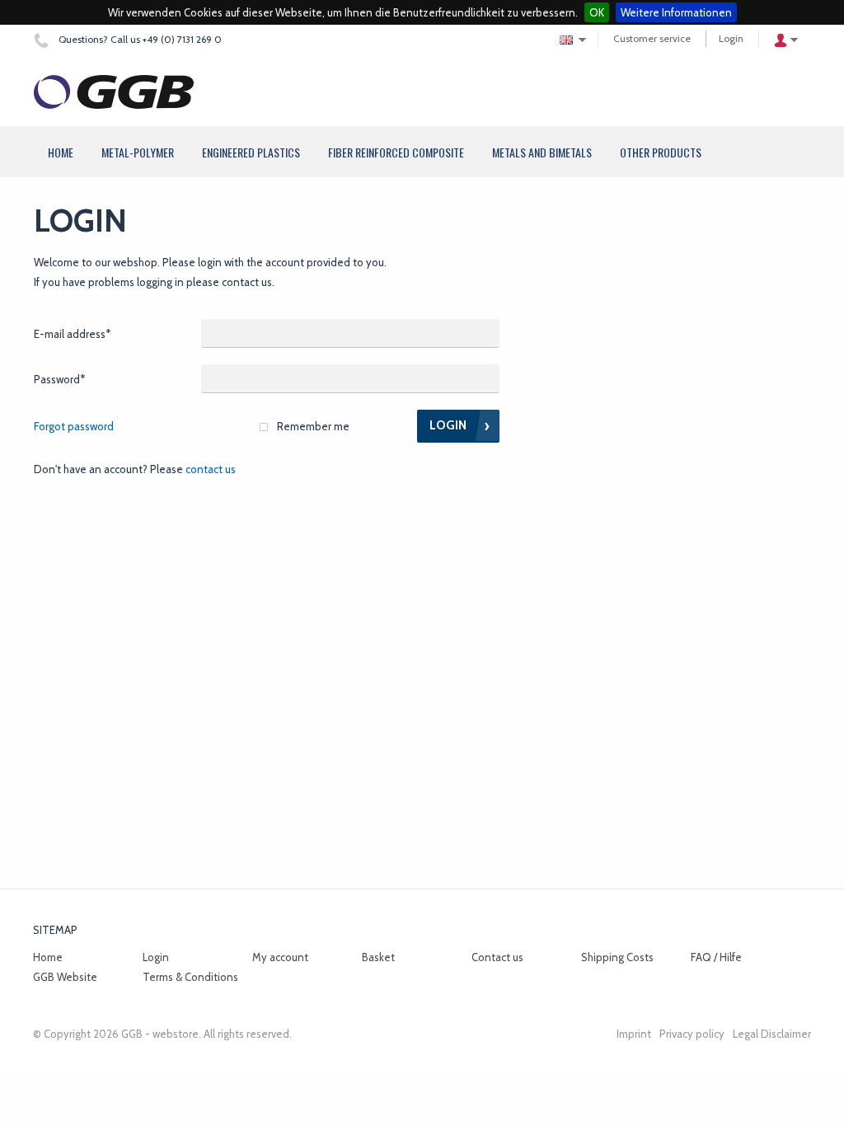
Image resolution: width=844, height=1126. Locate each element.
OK (596, 12)
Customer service (652, 38)
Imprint (634, 1033)
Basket (378, 957)
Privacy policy (691, 1033)
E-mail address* (72, 333)
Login (731, 38)
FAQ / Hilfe (716, 957)
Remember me (313, 426)
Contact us (210, 469)
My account (280, 957)
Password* (59, 379)
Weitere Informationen (676, 12)
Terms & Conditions (190, 976)
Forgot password (74, 426)
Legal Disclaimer (772, 1033)
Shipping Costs (617, 957)
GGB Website (65, 976)
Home (48, 957)
